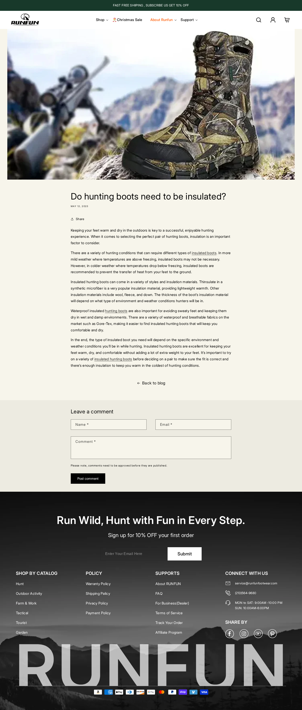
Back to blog (153, 383)
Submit (185, 553)
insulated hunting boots (113, 359)
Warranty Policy (98, 583)
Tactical (22, 613)
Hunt (20, 583)
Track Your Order (169, 622)
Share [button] (80, 219)
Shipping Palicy (98, 593)
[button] (100, 20)
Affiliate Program (168, 632)
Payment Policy (98, 613)
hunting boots (116, 311)
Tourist (21, 622)
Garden (22, 632)
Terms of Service (169, 613)
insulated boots (204, 253)
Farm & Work (26, 603)
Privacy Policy (97, 603)
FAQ (158, 593)
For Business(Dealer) (172, 603)
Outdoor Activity (29, 593)
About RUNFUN (168, 583)
